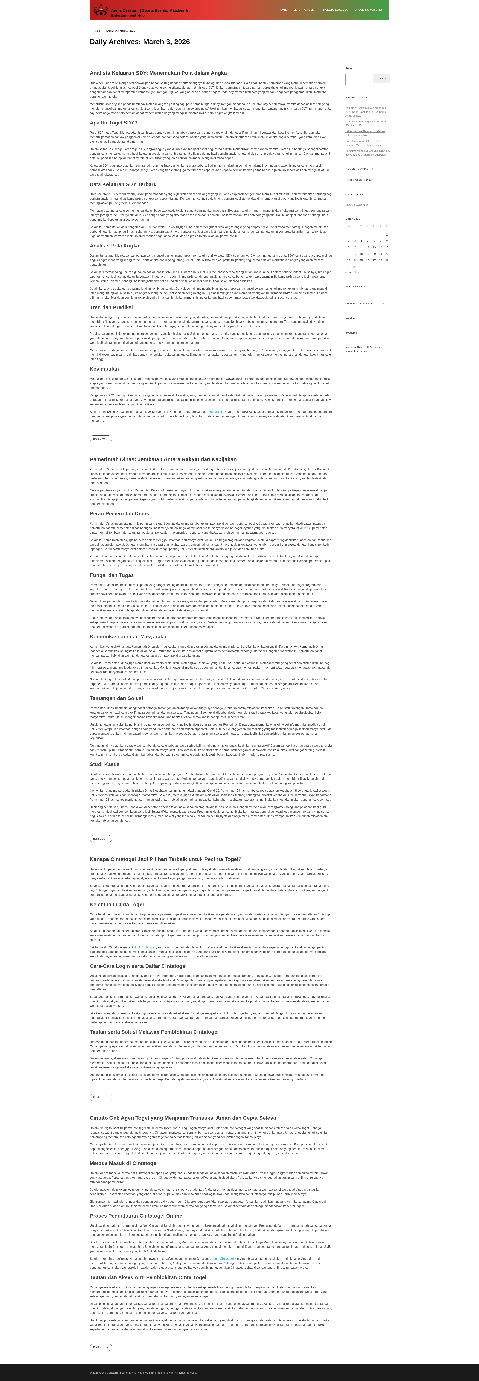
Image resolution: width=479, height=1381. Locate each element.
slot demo (351, 303)
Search (349, 68)
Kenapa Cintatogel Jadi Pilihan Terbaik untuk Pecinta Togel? (166, 859)
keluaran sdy (217, 411)
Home (97, 31)
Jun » (358, 272)
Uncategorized (356, 204)
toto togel (350, 347)
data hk (305, 528)
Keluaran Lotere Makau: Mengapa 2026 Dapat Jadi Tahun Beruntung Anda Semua (365, 111)
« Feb (348, 272)
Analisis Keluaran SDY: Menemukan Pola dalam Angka (158, 73)
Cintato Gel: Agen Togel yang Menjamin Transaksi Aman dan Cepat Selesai (184, 1118)
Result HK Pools (366, 347)
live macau (364, 303)
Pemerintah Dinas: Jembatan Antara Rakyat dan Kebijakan (163, 459)
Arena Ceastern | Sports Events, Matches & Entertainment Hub (149, 12)
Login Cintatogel (223, 1258)
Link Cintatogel (145, 947)
